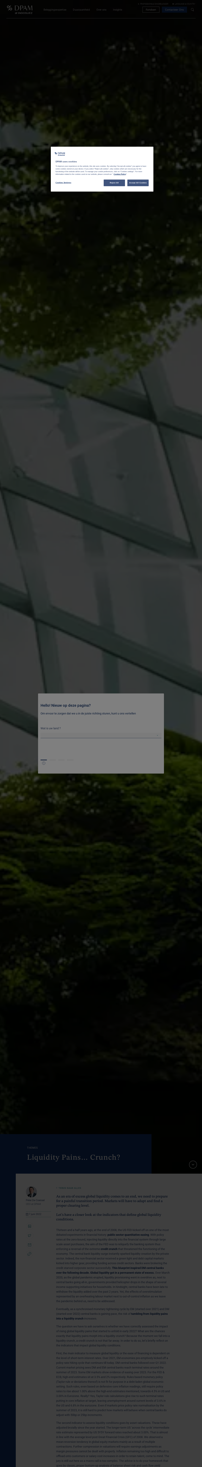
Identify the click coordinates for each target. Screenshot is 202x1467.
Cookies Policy (120, 174)
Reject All (114, 183)
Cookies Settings (63, 183)
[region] (102, 169)
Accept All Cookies (138, 183)
